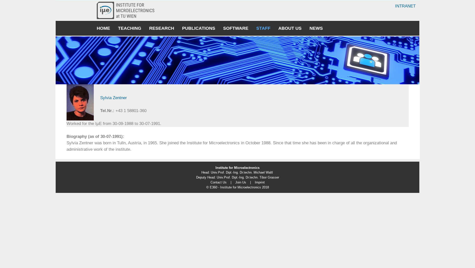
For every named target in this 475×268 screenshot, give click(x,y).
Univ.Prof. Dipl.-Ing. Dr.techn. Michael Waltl (242, 172)
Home (103, 28)
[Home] (127, 10)
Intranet (405, 6)
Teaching (129, 28)
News (316, 28)
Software (235, 28)
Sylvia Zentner (113, 97)
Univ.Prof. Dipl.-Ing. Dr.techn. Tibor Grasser (248, 177)
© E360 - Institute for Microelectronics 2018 (237, 187)
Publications (198, 28)
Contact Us (219, 182)
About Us (290, 28)
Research (161, 28)
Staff (263, 28)
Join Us (240, 182)
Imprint (260, 182)
